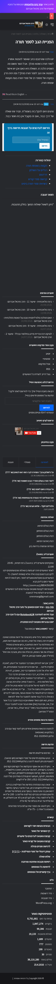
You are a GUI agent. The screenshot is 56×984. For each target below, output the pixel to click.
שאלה (43, 34)
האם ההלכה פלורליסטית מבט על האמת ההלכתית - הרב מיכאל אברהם (27, 319)
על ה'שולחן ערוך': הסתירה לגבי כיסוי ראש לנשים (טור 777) (29, 472)
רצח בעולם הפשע (45, 525)
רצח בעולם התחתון (45, 530)
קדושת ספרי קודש (37, 179)
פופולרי (27, 462)
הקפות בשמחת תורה (36, 165)
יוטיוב (48, 353)
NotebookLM (27, 614)
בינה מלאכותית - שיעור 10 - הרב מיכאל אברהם (29, 309)
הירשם (44, 145)
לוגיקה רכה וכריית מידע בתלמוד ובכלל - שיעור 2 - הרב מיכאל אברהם (28, 335)
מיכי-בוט (50, 607)
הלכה (35, 34)
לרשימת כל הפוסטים (41, 866)
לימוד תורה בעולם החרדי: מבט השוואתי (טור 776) (33, 480)
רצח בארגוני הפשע (45, 541)
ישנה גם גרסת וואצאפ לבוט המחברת (37, 622)
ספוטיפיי (46, 358)
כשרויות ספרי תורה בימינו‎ (34, 183)
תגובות (11, 462)
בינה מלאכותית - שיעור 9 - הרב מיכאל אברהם (30, 325)
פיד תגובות (46, 898)
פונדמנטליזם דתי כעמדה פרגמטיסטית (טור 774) (33, 497)
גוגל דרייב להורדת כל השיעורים (36, 374)
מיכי (52, 104)
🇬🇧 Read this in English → (14, 94)
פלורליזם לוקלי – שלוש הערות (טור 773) (37, 506)
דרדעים (43, 174)
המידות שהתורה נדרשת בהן (41, 546)
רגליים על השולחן (38, 170)
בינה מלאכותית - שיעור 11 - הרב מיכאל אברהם (30, 301)
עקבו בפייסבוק (47, 442)
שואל (52, 52)
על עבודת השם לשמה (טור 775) (40, 489)
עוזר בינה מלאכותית (33, 4)
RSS (48, 369)
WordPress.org (44, 903)
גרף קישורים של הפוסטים (39, 872)
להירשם (46, 407)
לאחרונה (44, 462)
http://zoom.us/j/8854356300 (38, 585)
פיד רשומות (46, 893)
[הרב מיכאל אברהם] (30, 25)
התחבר (48, 888)
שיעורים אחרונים (47, 292)
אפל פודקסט (44, 364)
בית (49, 34)
